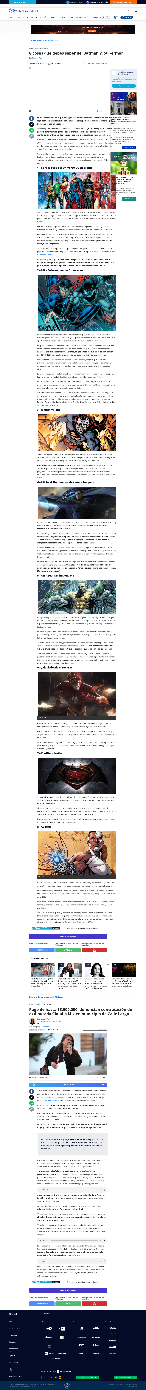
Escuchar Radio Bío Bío (124, 2)
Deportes (52, 17)
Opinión (70, 17)
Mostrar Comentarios (68, 936)
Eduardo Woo (37, 58)
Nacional (21, 17)
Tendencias (61, 17)
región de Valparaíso (50, 1100)
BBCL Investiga (81, 17)
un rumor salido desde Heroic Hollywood (67, 359)
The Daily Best (76, 547)
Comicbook (105, 731)
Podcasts (12, 17)
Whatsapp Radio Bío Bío (127, 1378)
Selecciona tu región (19, 2)
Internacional (32, 17)
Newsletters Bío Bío (76, 2)
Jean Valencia (44, 1027)
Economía (43, 17)
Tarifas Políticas (14, 1376)
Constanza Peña (43, 1019)
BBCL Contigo (93, 17)
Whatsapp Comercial (89, 1377)
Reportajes (13, 1362)
